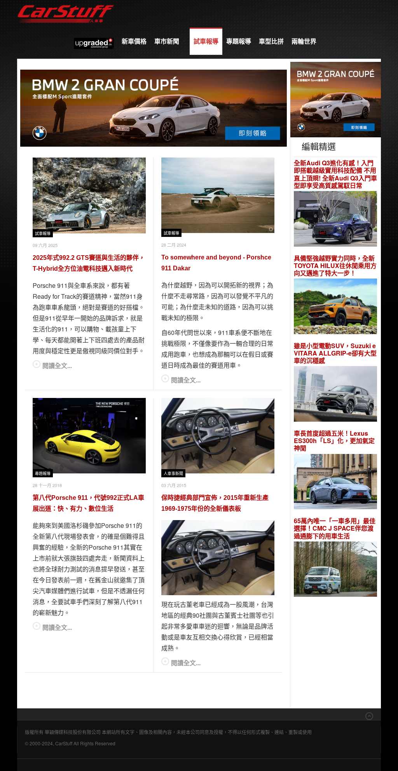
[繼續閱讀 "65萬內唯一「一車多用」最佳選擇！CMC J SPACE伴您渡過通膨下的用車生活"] (335, 570)
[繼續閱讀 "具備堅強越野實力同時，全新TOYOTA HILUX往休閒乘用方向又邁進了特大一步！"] (335, 307)
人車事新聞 (173, 473)
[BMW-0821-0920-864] (153, 107)
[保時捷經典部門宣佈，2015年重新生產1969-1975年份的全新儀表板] (217, 435)
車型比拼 (271, 41)
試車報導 (206, 41)
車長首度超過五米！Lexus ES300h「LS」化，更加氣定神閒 (334, 440)
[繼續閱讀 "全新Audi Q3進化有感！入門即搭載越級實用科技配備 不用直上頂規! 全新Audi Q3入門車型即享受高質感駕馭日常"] (335, 219)
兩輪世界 (304, 41)
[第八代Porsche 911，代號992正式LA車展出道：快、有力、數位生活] (89, 435)
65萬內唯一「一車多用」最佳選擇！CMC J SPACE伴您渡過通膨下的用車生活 (334, 528)
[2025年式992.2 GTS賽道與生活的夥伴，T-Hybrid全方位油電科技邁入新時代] (89, 195)
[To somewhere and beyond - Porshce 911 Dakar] (217, 195)
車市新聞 (167, 41)
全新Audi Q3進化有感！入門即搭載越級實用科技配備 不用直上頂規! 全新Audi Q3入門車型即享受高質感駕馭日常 (335, 174)
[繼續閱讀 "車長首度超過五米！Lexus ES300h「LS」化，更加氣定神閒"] (335, 482)
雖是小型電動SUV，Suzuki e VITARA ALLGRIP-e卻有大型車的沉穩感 (335, 353)
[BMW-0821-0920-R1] (335, 98)
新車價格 (134, 41)
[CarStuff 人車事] (65, 3)
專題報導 (238, 41)
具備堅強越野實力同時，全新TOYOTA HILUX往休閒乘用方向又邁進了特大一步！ (335, 265)
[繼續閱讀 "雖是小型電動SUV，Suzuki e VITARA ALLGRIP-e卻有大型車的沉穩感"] (335, 395)
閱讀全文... (57, 365)
